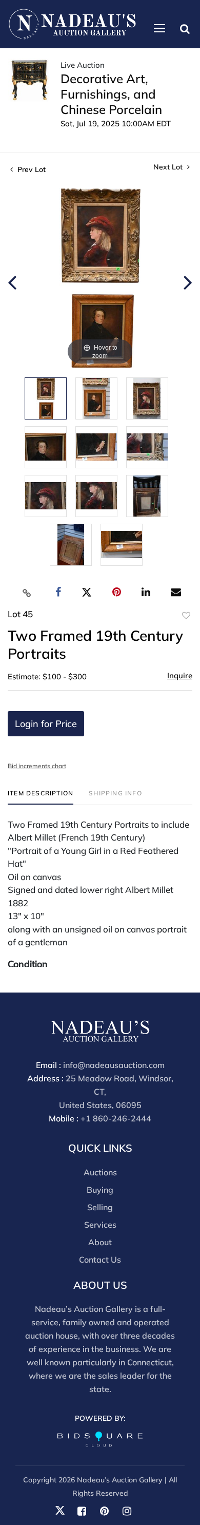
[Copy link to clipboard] (27, 592)
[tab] (40, 797)
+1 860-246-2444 (116, 1118)
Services (100, 1224)
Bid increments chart (37, 766)
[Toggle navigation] (159, 28)
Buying (100, 1190)
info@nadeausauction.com (114, 1065)
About (100, 1242)
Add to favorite (186, 615)
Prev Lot (30, 169)
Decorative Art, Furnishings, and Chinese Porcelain (111, 94)
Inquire (179, 675)
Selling (100, 1207)
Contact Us (100, 1259)
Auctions (100, 1172)
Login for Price (46, 724)
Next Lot (169, 167)
